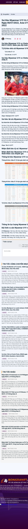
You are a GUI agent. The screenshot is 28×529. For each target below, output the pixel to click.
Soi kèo (13, 14)
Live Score (9, 2)
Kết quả (15, 2)
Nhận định (22, 2)
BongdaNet (6, 14)
